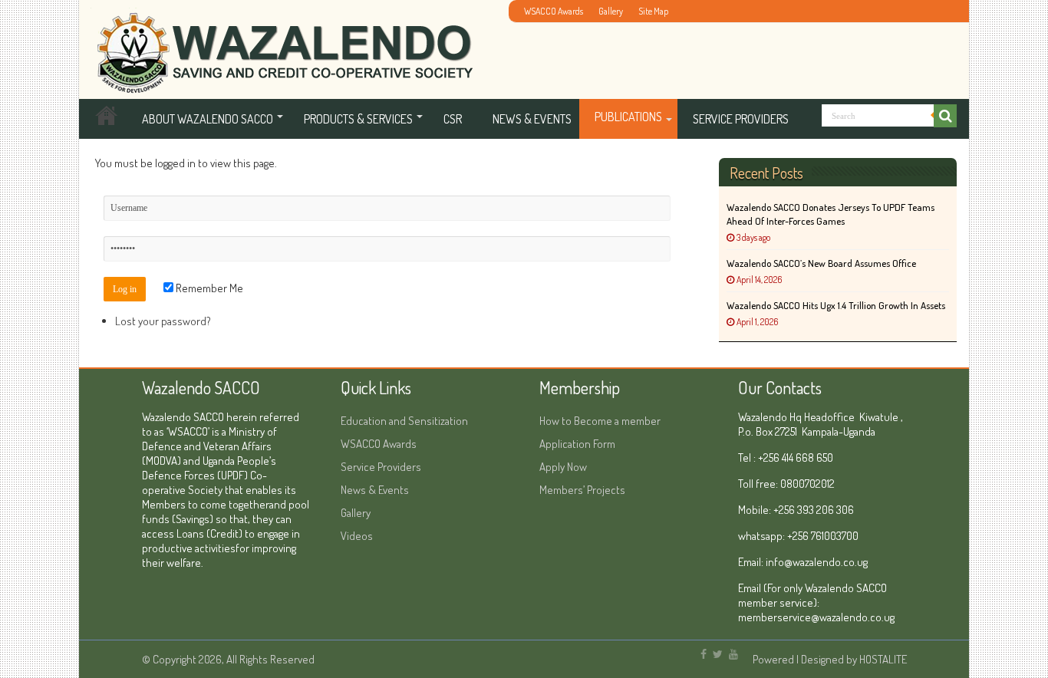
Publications (628, 116)
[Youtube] (733, 654)
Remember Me (208, 288)
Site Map (653, 11)
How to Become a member (600, 420)
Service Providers (741, 119)
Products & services (358, 119)
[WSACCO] (282, 44)
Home (107, 119)
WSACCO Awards (553, 11)
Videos (357, 535)
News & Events (532, 119)
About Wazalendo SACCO (207, 119)
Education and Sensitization (404, 420)
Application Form (577, 443)
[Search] (945, 115)
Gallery (610, 11)
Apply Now (563, 466)
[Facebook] (703, 654)
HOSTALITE (883, 659)
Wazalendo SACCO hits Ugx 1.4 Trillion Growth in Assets (836, 305)
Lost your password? (163, 321)
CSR (452, 119)
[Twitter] (717, 654)
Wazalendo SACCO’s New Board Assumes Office (821, 263)
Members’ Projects (582, 489)
